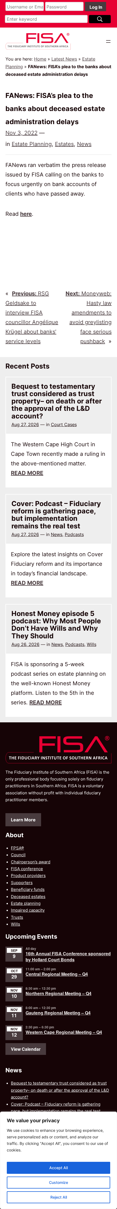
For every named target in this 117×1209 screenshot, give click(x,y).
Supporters (22, 882)
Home (40, 59)
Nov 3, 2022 (21, 133)
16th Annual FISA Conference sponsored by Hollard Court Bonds (68, 956)
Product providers (28, 875)
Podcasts (74, 534)
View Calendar (26, 1049)
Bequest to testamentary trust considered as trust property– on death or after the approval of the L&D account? (56, 401)
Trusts (17, 917)
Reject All (58, 1197)
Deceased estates (28, 896)
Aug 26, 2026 (25, 644)
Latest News (64, 59)
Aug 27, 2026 (25, 424)
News (84, 144)
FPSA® (17, 848)
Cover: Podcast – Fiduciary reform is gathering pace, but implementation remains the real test (56, 515)
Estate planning (26, 903)
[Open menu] (108, 41)
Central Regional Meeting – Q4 (57, 974)
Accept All (58, 1167)
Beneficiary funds (28, 889)
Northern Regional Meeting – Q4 (58, 993)
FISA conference (27, 868)
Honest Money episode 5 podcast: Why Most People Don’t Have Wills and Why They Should (56, 625)
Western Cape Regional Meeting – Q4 (64, 1032)
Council (18, 854)
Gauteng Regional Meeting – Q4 (58, 1013)
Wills (91, 644)
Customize (58, 1182)
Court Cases (64, 424)
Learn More (23, 819)
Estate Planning (32, 144)
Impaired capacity (28, 910)
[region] (58, 1160)
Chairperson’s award (30, 862)
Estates (64, 144)
